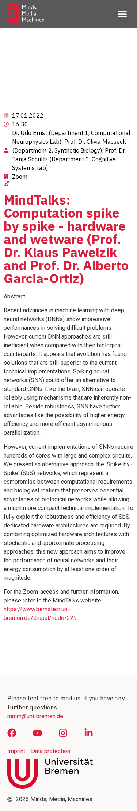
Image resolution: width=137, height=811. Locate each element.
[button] (122, 14)
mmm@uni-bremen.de (35, 716)
